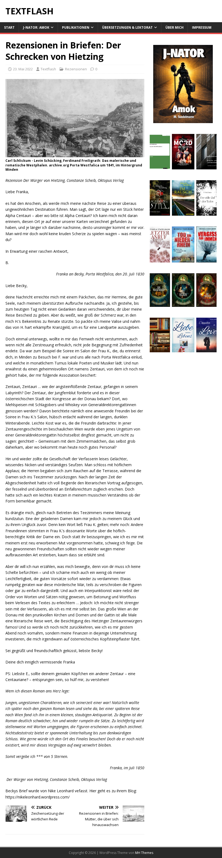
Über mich (174, 27)
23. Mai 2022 (23, 69)
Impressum (201, 27)
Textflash (48, 69)
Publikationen (75, 27)
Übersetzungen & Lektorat (127, 27)
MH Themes (144, 852)
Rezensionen (76, 69)
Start (9, 27)
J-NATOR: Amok (36, 27)
